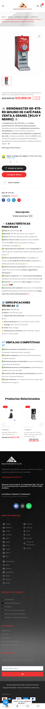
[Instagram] (22, 506)
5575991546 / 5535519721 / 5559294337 (16, 494)
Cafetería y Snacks (21, 17)
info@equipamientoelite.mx (12, 477)
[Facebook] (3, 200)
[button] (41, 6)
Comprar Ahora (14, 174)
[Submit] (22, 674)
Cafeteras (34, 17)
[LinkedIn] (14, 200)
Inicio (4, 17)
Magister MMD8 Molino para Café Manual (9, 433)
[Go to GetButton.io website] (5, 706)
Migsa (10, 17)
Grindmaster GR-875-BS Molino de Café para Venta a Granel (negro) (33, 434)
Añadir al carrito (15, 168)
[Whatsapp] (29, 506)
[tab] (22, 212)
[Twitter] (8, 200)
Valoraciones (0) (23, 216)
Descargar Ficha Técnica (11, 148)
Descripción (22, 212)
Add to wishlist (13, 182)
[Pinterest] (19, 200)
